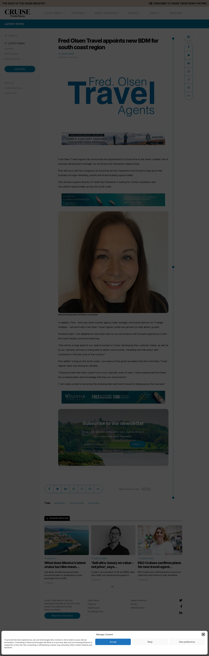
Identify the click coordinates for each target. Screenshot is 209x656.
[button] (203, 634)
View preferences (187, 642)
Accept (113, 642)
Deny (150, 642)
